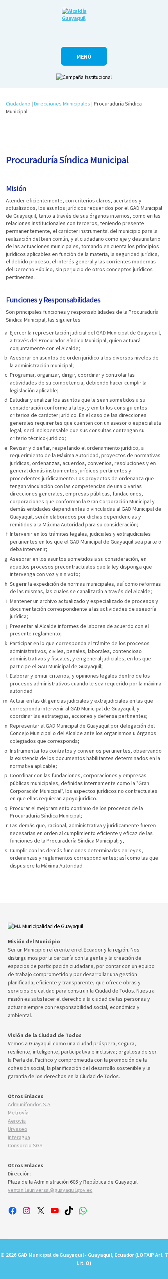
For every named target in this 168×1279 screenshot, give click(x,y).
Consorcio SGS (25, 1145)
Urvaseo (17, 1128)
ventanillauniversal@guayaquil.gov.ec (50, 1189)
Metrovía (18, 1112)
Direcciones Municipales (62, 103)
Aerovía (17, 1120)
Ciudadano (18, 103)
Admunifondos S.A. (30, 1104)
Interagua (19, 1137)
